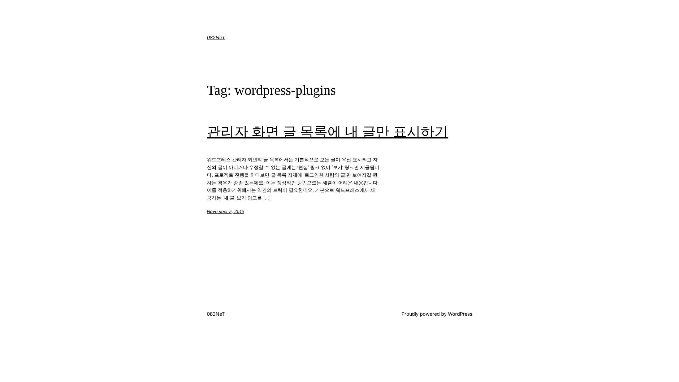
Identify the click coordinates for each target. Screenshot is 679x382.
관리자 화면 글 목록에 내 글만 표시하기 (327, 131)
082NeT (216, 37)
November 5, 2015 (225, 211)
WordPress (460, 314)
